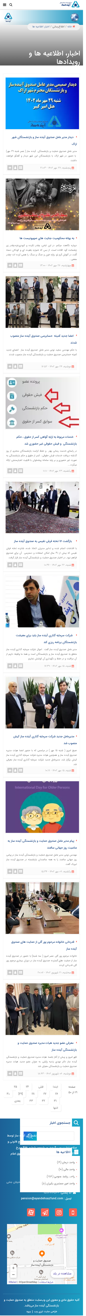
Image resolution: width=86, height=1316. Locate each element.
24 (27, 1087)
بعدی (17, 1101)
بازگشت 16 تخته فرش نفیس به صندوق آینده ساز (44, 541)
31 (55, 1101)
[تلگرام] (45, 1212)
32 (43, 1101)
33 (31, 1101)
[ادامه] (65, 1160)
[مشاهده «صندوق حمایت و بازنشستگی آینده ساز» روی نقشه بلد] (42, 1254)
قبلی (40, 1087)
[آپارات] (31, 1212)
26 (56, 1094)
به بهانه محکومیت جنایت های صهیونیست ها (47, 238)
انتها (55, 1108)
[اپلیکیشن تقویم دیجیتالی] (73, 1212)
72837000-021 (54, 1176)
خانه (69, 27)
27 (44, 1094)
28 (33, 1094)
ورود (28, 1311)
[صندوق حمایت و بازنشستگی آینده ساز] (69, 4)
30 (8, 1094)
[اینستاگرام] (59, 1212)
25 (15, 1087)
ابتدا (55, 1087)
